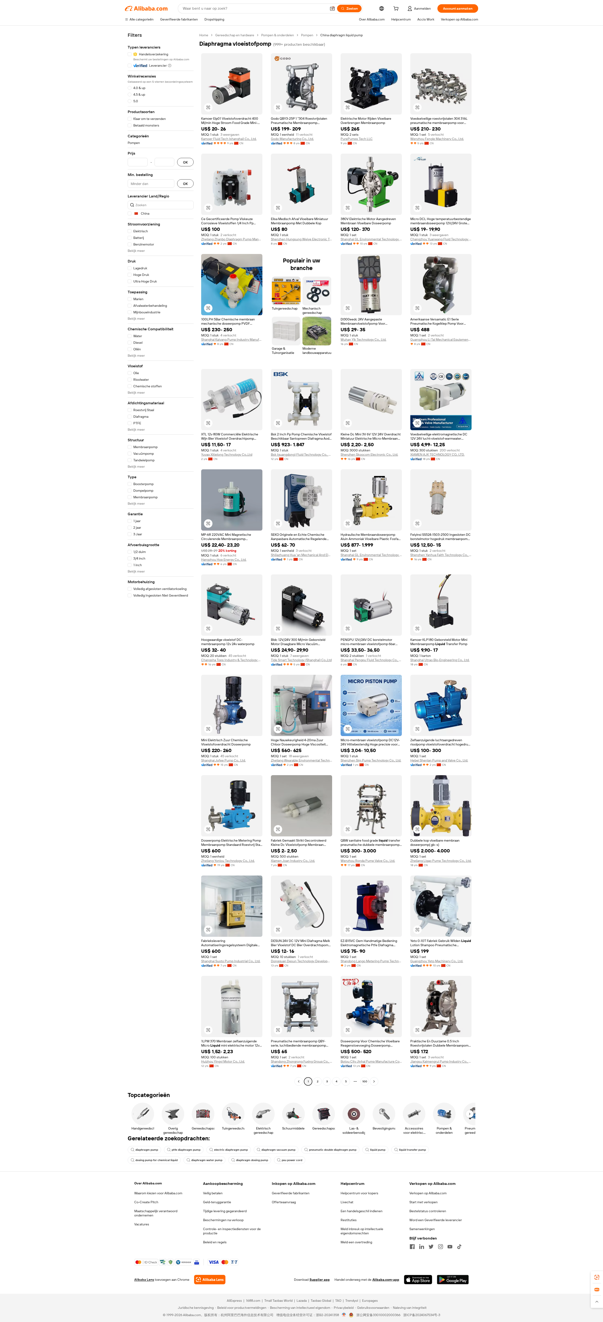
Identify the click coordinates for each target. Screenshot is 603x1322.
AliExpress (234, 1300)
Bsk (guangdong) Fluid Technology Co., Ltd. (301, 454)
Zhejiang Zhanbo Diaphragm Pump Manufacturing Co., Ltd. (231, 239)
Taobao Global (321, 1300)
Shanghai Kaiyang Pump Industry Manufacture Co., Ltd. (231, 339)
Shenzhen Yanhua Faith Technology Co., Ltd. (441, 555)
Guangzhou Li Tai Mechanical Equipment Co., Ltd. (441, 339)
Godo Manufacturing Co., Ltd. (292, 139)
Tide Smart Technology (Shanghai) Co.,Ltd (301, 660)
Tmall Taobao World (278, 1300)
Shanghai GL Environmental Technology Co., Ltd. (371, 239)
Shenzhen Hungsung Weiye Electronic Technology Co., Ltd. (301, 239)
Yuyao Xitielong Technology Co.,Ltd (226, 454)
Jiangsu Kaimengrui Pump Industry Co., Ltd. (441, 1061)
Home (203, 35)
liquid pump (377, 1149)
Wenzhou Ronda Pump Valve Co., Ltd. (368, 861)
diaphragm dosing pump (252, 1160)
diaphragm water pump (206, 1160)
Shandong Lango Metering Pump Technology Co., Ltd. (371, 961)
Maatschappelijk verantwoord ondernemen (155, 1213)
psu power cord (292, 1160)
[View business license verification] (344, 1315)
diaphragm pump (146, 1149)
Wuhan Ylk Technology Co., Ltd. (363, 339)
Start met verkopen (423, 1202)
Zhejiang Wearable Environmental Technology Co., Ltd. (301, 760)
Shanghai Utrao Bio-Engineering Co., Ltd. (439, 660)
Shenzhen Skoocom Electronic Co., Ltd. (369, 454)
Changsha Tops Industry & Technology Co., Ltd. (231, 660)
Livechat (347, 1202)
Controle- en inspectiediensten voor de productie (232, 1231)
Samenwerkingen (422, 1229)
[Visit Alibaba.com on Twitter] (431, 1246)
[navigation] (161, 559)
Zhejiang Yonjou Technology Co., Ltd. (228, 861)
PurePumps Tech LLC (357, 139)
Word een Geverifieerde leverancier (435, 1220)
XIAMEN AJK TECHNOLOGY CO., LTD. (437, 454)
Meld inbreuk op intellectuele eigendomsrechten (362, 1231)
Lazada (302, 1300)
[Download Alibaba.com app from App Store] (418, 1279)
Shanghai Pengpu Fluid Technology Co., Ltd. (371, 660)
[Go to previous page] (298, 1081)
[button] (332, 8)
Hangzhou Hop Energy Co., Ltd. (223, 559)
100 (364, 1081)
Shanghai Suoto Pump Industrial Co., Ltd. (230, 961)
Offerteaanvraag (284, 1202)
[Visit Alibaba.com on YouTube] (450, 1246)
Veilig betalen (213, 1193)
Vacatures (141, 1224)
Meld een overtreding (356, 1242)
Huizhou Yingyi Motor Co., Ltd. (223, 1061)
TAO (338, 1300)
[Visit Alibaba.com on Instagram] (440, 1246)
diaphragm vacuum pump (278, 1149)
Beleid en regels (215, 1242)
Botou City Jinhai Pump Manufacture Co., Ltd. (371, 1061)
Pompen (307, 35)
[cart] (396, 9)
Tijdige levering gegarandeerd (225, 1211)
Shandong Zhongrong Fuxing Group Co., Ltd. (301, 1061)
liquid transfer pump (412, 1149)
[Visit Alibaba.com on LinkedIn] (421, 1246)
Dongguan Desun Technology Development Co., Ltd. (301, 961)
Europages (370, 1300)
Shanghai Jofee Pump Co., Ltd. (223, 760)
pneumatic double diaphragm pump (332, 1149)
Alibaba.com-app (385, 1279)
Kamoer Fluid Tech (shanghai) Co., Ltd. (229, 139)
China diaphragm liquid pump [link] (341, 35)
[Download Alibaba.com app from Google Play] (453, 1279)
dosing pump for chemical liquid (156, 1160)
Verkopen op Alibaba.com (428, 1193)
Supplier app (320, 1279)
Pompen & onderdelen (277, 35)
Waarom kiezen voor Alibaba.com (158, 1193)
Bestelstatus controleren (427, 1211)
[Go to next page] (374, 1081)
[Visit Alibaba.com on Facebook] (412, 1246)
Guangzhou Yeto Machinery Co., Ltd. (436, 961)
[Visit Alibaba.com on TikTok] (459, 1246)
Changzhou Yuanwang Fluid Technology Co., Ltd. (441, 239)
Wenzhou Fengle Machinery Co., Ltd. (437, 139)
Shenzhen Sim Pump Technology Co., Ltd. (371, 760)
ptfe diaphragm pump (186, 1149)
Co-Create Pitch (146, 1202)
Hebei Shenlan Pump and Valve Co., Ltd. (439, 760)
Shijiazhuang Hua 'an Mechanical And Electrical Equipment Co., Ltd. (301, 555)
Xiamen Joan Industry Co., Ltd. (293, 861)
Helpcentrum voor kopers (359, 1193)
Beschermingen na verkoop (223, 1220)
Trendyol (351, 1300)
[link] (597, 1277)
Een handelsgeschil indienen (362, 1211)
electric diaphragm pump (231, 1149)
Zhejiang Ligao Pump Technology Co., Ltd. (440, 861)
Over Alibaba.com (148, 1183)
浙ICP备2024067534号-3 (421, 1315)
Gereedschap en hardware (234, 35)
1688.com (253, 1300)
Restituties (349, 1220)
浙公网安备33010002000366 (378, 1315)
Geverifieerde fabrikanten (291, 1193)
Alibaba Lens (144, 1279)
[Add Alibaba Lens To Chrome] (209, 1279)
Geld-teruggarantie (217, 1202)
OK (185, 162)
